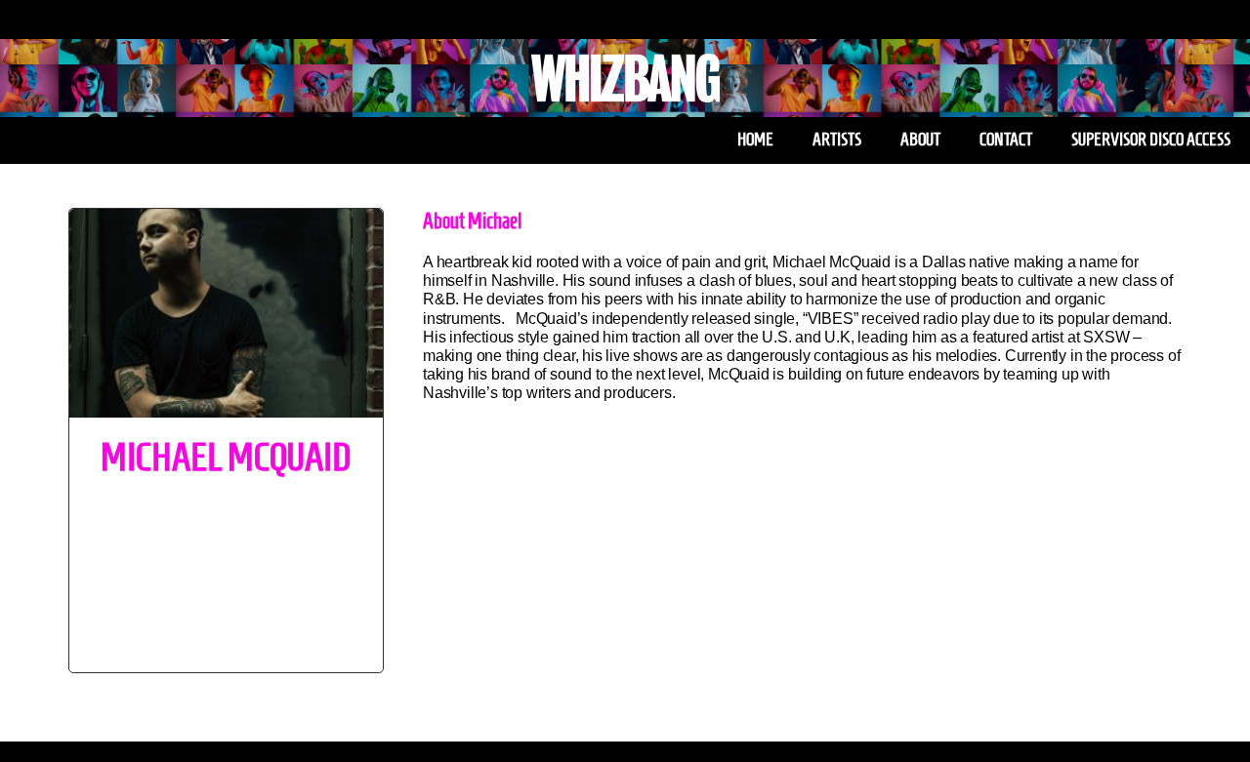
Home (755, 139)
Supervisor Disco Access (1150, 139)
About (920, 139)
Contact (1005, 139)
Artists (836, 139)
